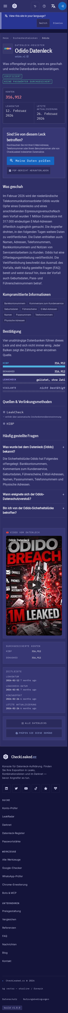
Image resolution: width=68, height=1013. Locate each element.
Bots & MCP (9, 900)
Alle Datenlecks (35, 730)
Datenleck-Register (13, 840)
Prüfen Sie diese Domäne (34, 740)
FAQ (4, 943)
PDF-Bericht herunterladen (30, 170)
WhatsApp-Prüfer (12, 883)
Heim (6, 38)
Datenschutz (9, 1006)
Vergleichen (9, 926)
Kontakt (6, 968)
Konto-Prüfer (10, 815)
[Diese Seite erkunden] (42, 6)
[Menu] (5, 6)
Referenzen (9, 935)
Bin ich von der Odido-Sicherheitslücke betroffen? (28, 521)
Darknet (7, 832)
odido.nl (20, 56)
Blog (5, 960)
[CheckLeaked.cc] (14, 6)
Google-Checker (12, 875)
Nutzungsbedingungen (36, 1006)
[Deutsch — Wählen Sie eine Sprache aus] (51, 6)
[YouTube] (26, 796)
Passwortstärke (11, 848)
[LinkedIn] (6, 796)
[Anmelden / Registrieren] (60, 6)
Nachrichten (9, 951)
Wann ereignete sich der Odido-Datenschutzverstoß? (23, 507)
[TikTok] (36, 796)
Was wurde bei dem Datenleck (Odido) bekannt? (28, 449)
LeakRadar (8, 823)
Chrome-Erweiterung (14, 891)
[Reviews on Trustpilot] (46, 796)
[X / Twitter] (16, 796)
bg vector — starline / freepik (22, 996)
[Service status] (55, 796)
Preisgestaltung (11, 918)
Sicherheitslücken (25, 38)
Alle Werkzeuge (11, 866)
